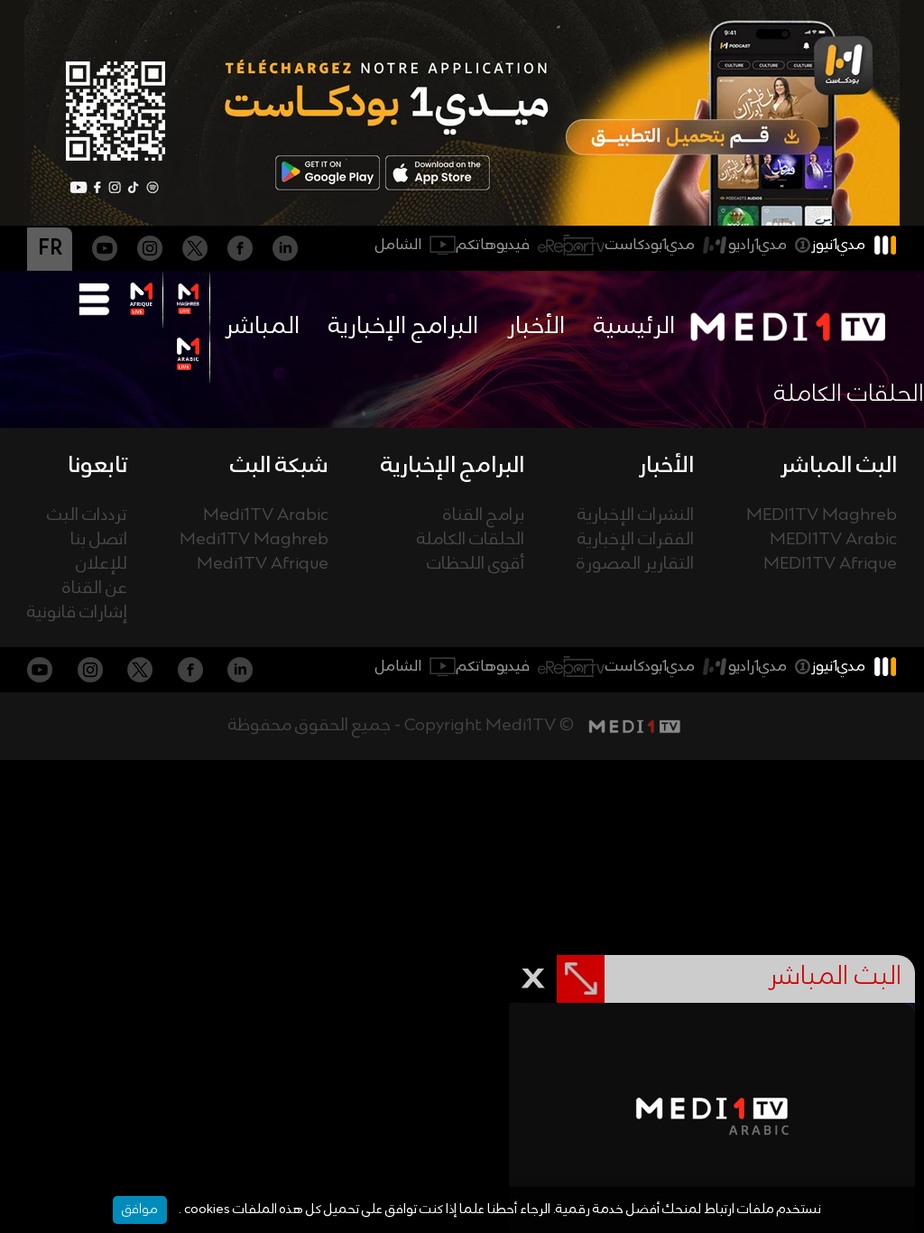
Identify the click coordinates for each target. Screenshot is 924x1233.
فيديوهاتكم (493, 245)
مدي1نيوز (838, 245)
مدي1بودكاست (650, 245)
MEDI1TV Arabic (833, 540)
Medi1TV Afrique (262, 564)
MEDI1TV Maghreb (821, 516)
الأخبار (536, 327)
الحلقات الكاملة (470, 540)
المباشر (262, 327)
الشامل (398, 245)
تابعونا (97, 466)
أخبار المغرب (462, 770)
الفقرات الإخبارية (636, 540)
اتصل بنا (98, 540)
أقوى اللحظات (475, 564)
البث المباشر (839, 466)
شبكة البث (279, 466)
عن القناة (94, 589)
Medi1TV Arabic (265, 516)
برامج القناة (483, 516)
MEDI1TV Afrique (830, 564)
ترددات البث (87, 516)
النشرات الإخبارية (636, 516)
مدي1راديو (757, 245)
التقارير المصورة (635, 564)
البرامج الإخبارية (403, 327)
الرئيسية (634, 327)
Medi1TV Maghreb (254, 540)
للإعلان (101, 564)
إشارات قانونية (77, 613)
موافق (140, 1209)
